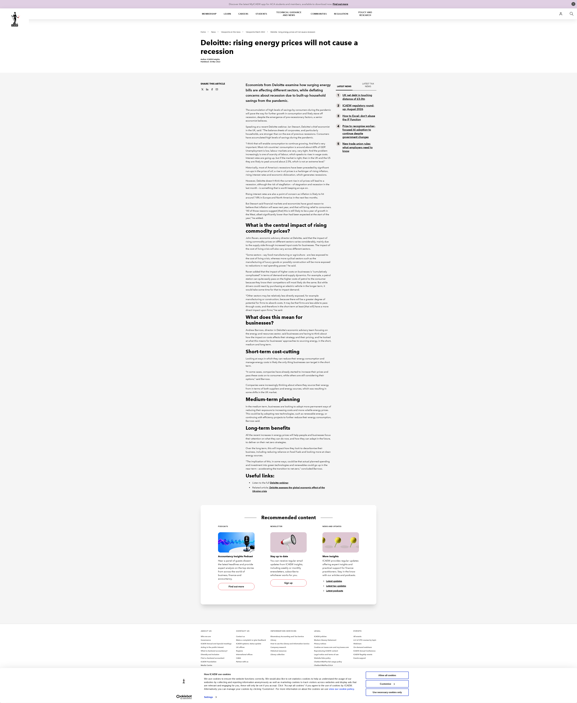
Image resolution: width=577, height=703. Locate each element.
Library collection (277, 654)
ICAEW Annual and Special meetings (216, 643)
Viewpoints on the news (230, 32)
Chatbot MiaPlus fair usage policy (328, 661)
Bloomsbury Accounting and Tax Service (287, 636)
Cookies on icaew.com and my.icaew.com (331, 647)
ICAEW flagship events (362, 654)
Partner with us (242, 661)
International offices (244, 654)
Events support (359, 658)
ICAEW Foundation (208, 661)
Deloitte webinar (279, 482)
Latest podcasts (334, 590)
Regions (239, 651)
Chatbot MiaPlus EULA (323, 665)
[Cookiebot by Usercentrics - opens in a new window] (184, 697)
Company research (278, 647)
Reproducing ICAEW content (326, 651)
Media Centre (206, 665)
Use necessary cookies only (387, 692)
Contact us (240, 636)
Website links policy (322, 658)
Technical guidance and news (288, 14)
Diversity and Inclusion (210, 654)
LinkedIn (207, 89)
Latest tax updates (336, 586)
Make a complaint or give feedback (251, 640)
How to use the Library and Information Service (289, 643)
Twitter (202, 89)
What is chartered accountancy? (214, 651)
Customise (385, 683)
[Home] (14, 19)
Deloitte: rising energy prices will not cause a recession (292, 32)
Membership (209, 13)
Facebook (212, 89)
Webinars (357, 643)
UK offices (240, 647)
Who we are (206, 636)
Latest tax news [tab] (368, 85)
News (213, 32)
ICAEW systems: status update (248, 643)
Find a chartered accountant (212, 658)
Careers (243, 13)
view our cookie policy (341, 689)
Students (261, 13)
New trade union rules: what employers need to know (357, 147)
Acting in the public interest (212, 647)
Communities (319, 13)
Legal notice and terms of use (326, 654)
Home (203, 32)
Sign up (288, 583)
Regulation (341, 13)
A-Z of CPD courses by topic (364, 640)
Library (273, 640)
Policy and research (365, 14)
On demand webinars (362, 647)
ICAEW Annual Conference (364, 651)
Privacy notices (320, 643)
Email (217, 89)
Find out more (340, 4)
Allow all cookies (387, 675)
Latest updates (334, 581)
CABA (238, 658)
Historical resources (278, 651)
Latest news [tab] (344, 86)
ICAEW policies (320, 636)
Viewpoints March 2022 (255, 32)
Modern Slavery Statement (325, 640)
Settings (208, 697)
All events (357, 636)
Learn (227, 13)
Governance (206, 640)
